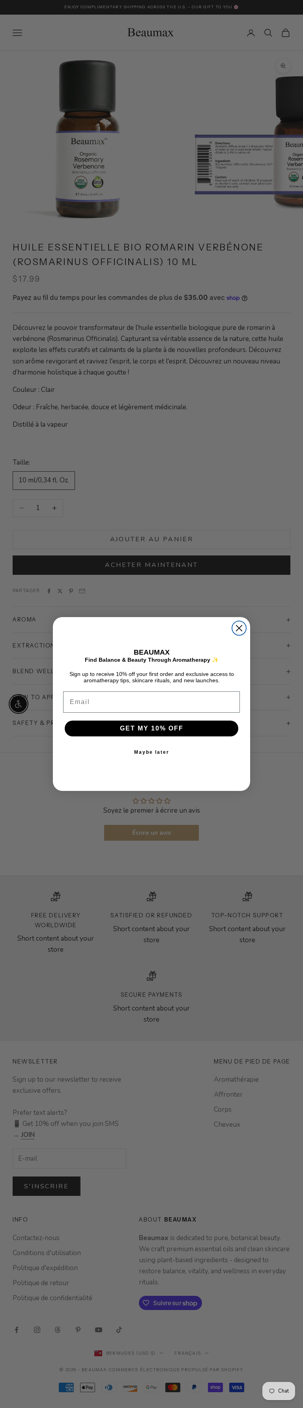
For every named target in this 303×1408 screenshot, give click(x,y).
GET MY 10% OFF (151, 728)
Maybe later (151, 752)
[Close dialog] (239, 628)
